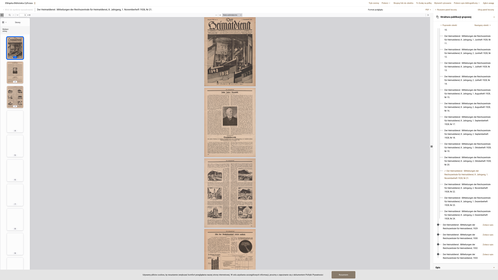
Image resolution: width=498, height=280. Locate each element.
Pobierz (385, 3)
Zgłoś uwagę (488, 3)
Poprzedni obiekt (449, 25)
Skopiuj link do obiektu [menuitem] (403, 3)
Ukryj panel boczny (486, 10)
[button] (465, 17)
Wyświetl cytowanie (442, 3)
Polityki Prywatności (314, 275)
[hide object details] (431, 146)
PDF (427, 10)
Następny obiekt (482, 25)
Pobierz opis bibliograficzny (466, 3)
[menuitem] (467, 40)
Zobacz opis (488, 225)
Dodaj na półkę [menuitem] (425, 3)
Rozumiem (343, 275)
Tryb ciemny (374, 3)
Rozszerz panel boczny (447, 10)
